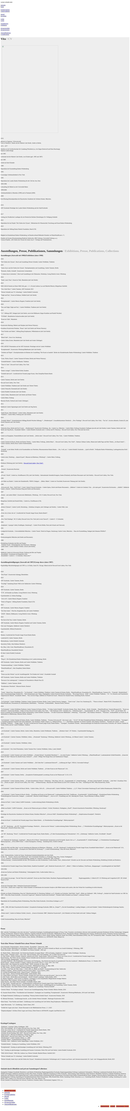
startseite (7, 1093)
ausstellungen (8, 1100)
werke (6, 1098)
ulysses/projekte (9, 1102)
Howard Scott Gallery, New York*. (33, 463)
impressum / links (122, 1106)
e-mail (112, 1106)
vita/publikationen (10, 1104)
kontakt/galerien (9, 1094)
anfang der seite (10, 1091)
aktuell (6, 1096)
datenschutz (104, 1106)
